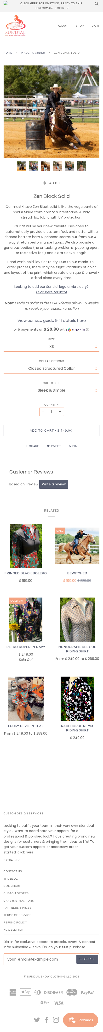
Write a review (54, 484)
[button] (51, 329)
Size (51, 339)
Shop (80, 26)
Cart (95, 26)
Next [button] (90, 111)
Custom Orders (16, 893)
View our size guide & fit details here (51, 320)
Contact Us (13, 871)
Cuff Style (51, 383)
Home (8, 52)
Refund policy (15, 922)
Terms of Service (17, 915)
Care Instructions (19, 900)
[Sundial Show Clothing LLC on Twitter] (37, 1021)
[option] (51, 111)
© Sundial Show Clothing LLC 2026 (51, 976)
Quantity (51, 405)
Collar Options (51, 361)
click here (25, 852)
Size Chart (12, 886)
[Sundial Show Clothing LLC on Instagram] (56, 1021)
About (63, 26)
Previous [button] (12, 111)
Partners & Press (18, 908)
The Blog (11, 878)
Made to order (33, 52)
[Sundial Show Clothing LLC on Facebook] (46, 1021)
